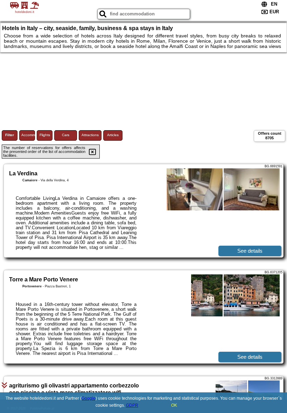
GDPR (132, 405)
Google (89, 398)
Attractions (90, 135)
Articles (113, 135)
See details (249, 251)
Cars (65, 135)
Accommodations (28, 135)
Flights (45, 135)
